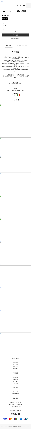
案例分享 (15, 392)
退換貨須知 (15, 379)
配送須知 (15, 383)
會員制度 (15, 381)
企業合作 (15, 366)
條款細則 (15, 368)
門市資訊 (15, 364)
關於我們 (15, 362)
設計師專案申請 (15, 394)
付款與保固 (15, 377)
